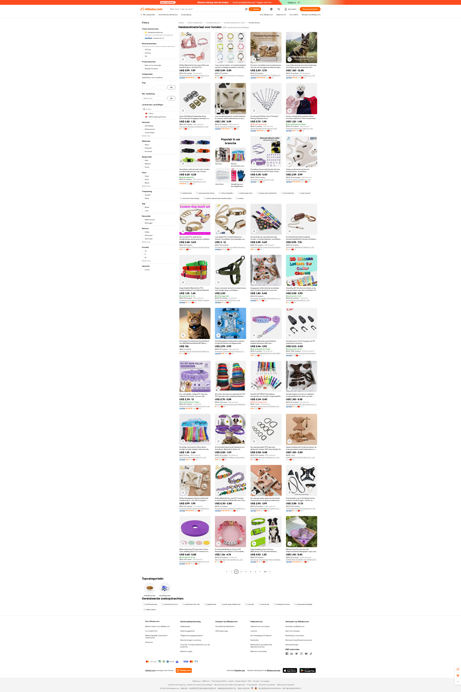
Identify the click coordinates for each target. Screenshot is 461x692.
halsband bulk (187, 193)
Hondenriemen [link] (254, 23)
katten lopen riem (246, 193)
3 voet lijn (250, 604)
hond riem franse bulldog (190, 198)
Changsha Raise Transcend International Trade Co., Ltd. (195, 247)
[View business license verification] (252, 688)
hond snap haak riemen (206, 193)
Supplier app (240, 670)
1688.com (205, 681)
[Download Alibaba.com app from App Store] (290, 670)
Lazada (230, 681)
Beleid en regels (186, 651)
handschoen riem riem (192, 604)
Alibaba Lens (150, 670)
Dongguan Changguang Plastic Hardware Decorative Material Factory (195, 300)
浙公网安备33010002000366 (269, 688)
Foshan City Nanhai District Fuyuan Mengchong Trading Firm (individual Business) (266, 353)
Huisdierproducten (213, 23)
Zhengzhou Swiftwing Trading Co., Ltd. (300, 247)
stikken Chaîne (151, 609)
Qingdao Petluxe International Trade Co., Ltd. (195, 351)
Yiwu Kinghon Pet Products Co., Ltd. (192, 181)
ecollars (241, 198)
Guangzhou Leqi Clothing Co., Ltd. (227, 300)
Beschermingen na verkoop (190, 640)
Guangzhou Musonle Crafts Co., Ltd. (299, 128)
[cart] (279, 9)
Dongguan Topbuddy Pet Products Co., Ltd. (230, 351)
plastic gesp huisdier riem (231, 604)
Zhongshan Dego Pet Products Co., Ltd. (300, 508)
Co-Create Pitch (151, 631)
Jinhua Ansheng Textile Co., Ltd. (298, 300)
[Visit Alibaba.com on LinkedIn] (291, 653)
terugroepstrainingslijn (304, 604)
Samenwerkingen (291, 645)
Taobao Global (240, 681)
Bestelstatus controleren (294, 635)
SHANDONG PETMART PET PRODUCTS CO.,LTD (266, 75)
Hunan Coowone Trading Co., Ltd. (227, 127)
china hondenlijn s (227, 193)
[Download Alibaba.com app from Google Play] (308, 670)
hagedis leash (211, 604)
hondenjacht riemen (283, 604)
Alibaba (181, 23)
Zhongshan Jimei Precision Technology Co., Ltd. (301, 353)
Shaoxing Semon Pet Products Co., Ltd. (300, 75)
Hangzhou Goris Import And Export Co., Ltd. (266, 406)
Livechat (253, 631)
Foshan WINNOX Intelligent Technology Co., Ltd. (230, 457)
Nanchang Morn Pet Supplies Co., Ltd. (229, 560)
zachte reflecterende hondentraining (218, 198)
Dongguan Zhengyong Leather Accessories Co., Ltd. (230, 247)
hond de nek (265, 604)
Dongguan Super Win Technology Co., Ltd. (266, 298)
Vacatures (149, 642)
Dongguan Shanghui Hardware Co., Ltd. (193, 127)
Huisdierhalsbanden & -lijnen (234, 23)
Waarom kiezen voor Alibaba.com (157, 626)
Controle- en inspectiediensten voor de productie (195, 646)
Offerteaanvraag (221, 631)
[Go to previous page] (226, 572)
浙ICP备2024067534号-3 (291, 688)
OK (171, 87)
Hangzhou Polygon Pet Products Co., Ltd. (194, 406)
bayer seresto (305, 193)
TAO (249, 681)
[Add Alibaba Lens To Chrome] (184, 670)
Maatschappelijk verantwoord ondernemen (156, 637)
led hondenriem (289, 193)
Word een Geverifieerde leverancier (298, 640)
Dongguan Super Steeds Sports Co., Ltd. (194, 561)
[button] (246, 9)
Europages (265, 681)
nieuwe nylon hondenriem (268, 193)
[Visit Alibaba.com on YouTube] (306, 653)
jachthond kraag (151, 604)
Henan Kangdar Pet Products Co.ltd (263, 128)
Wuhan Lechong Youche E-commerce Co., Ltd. (230, 75)
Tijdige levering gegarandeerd (191, 635)
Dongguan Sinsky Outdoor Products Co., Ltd (195, 75)
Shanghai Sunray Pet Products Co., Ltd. (300, 457)
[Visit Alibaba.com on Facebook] (286, 653)
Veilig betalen (185, 626)
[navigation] (159, 297)
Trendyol (256, 681)
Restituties (254, 640)
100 (265, 572)
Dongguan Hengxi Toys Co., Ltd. (262, 180)
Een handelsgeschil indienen (261, 635)
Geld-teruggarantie (187, 631)
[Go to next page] (270, 572)
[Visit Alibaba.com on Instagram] (301, 653)
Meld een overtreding (258, 651)
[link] (458, 669)
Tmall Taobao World (219, 681)
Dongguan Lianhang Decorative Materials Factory (230, 404)
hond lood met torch (171, 604)
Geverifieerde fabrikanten (225, 626)
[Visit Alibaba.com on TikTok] (310, 653)
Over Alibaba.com (152, 621)
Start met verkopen (292, 631)
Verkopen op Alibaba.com (294, 626)
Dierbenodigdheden (194, 23)
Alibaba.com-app (273, 670)
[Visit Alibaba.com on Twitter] (296, 653)
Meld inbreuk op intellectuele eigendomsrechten (261, 646)
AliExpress (196, 681)
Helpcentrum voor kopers (260, 626)
